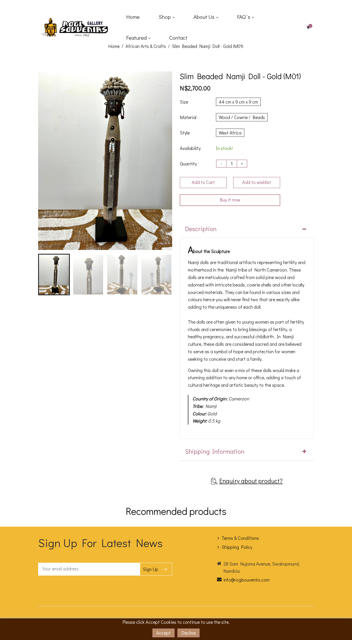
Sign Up (150, 569)
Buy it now (230, 200)
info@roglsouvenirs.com (246, 580)
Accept (163, 633)
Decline (188, 633)
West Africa (230, 133)
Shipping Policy (237, 547)
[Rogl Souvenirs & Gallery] (76, 26)
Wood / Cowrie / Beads (242, 117)
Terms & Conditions (240, 538)
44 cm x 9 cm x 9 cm (238, 102)
